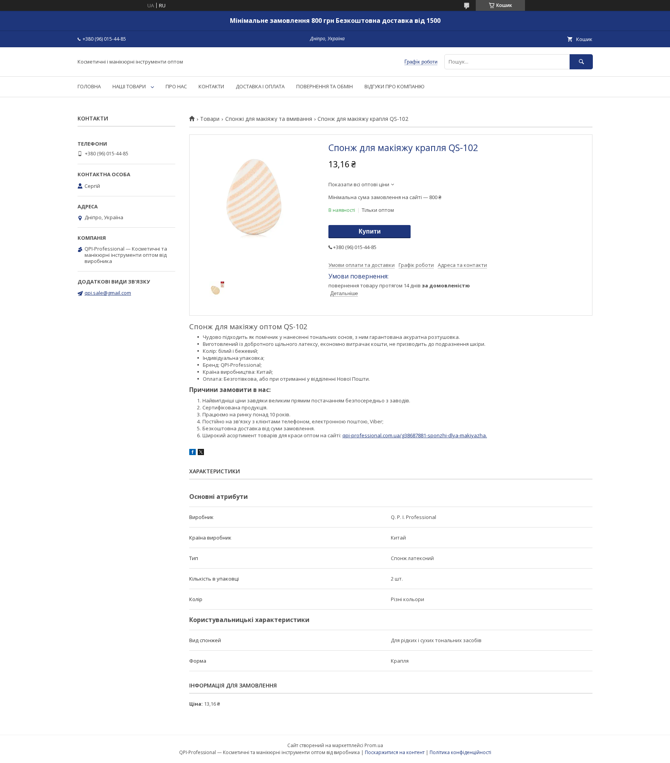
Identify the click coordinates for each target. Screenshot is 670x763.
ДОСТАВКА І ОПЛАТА (260, 86)
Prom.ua (373, 745)
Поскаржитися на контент (395, 752)
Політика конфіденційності (460, 752)
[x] (201, 453)
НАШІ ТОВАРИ (129, 86)
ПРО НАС (176, 86)
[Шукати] (581, 61)
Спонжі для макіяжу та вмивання (268, 119)
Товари (209, 119)
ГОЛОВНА (89, 86)
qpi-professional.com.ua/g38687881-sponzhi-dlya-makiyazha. (414, 435)
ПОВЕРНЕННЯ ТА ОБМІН (324, 86)
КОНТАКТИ (211, 86)
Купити (370, 231)
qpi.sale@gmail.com (108, 293)
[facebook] (192, 453)
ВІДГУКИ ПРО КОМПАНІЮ (394, 86)
